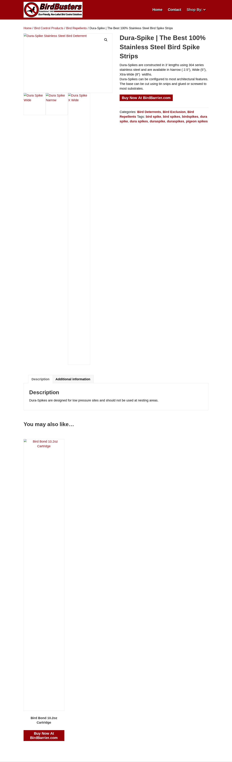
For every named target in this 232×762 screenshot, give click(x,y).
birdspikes (190, 116)
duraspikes (175, 121)
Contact (174, 10)
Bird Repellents (76, 28)
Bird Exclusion (174, 112)
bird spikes (171, 116)
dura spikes (139, 121)
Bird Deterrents (149, 112)
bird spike (153, 116)
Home (157, 10)
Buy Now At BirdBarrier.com (146, 98)
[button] (106, 40)
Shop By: (194, 10)
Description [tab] (40, 379)
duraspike (157, 121)
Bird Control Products (48, 28)
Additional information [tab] (72, 379)
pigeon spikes (197, 121)
